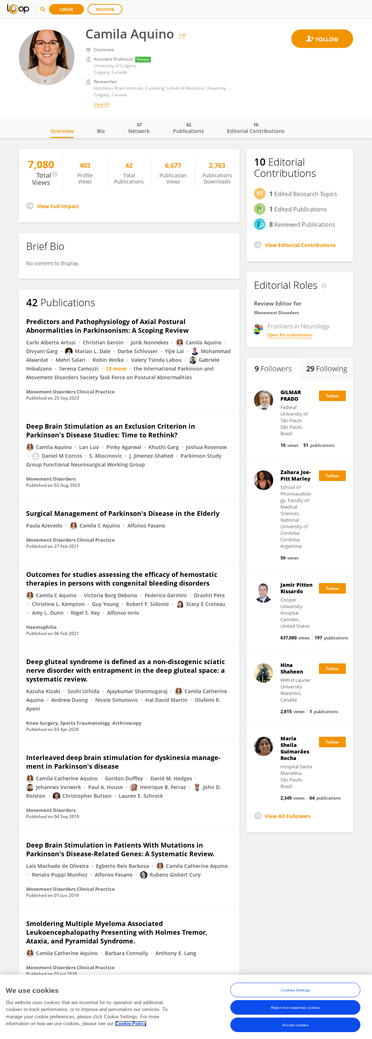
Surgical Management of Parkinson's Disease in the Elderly (122, 513)
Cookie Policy (130, 1023)
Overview (62, 131)
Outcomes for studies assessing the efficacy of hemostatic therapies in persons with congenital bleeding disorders (121, 578)
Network (139, 127)
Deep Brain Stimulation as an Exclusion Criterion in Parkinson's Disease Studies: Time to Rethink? (110, 430)
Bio (101, 131)
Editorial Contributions (255, 127)
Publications (188, 127)
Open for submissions (289, 335)
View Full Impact (58, 206)
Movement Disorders (276, 313)
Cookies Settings (295, 990)
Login (66, 9)
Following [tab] (326, 368)
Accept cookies (295, 1025)
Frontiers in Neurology (298, 326)
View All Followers (288, 816)
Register (105, 9)
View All (101, 104)
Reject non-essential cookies (295, 1008)
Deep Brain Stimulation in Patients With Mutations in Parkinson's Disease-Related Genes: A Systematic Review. (120, 849)
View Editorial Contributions (300, 245)
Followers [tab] (273, 368)
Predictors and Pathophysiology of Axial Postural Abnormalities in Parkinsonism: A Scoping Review (107, 326)
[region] (186, 1007)
